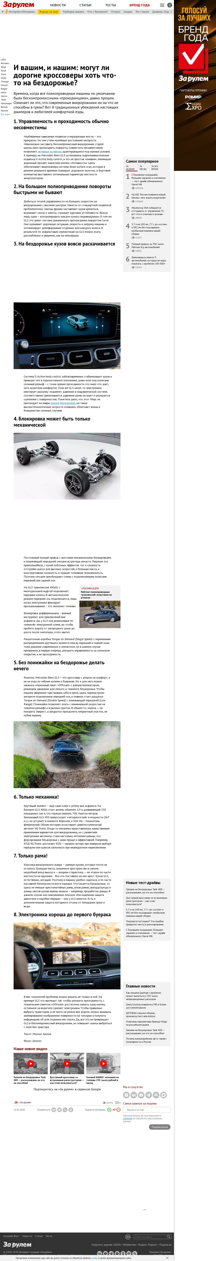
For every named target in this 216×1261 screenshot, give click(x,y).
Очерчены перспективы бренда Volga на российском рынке (146, 1023)
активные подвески (49, 151)
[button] (167, 1258)
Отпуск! (115, 11)
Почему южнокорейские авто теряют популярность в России (146, 1040)
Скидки (127, 11)
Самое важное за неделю (140, 1103)
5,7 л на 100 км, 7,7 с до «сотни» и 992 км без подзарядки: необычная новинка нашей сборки (149, 229)
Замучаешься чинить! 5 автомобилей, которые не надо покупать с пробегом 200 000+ (149, 260)
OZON (117, 1244)
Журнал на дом (48, 11)
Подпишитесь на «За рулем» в (67, 1089)
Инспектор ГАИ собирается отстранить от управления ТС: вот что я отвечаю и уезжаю (148, 211)
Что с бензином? (97, 11)
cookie (94, 1258)
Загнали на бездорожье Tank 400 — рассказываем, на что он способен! (145, 891)
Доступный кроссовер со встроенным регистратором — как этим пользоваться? (146, 901)
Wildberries (129, 1244)
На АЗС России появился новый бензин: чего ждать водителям (148, 196)
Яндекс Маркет (147, 1244)
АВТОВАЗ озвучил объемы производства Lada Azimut (140, 1014)
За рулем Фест (11, 1236)
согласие (127, 1118)
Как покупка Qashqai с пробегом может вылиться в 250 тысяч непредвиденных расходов (143, 996)
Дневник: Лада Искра (165, 11)
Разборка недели (73, 11)
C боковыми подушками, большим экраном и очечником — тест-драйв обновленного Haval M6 (149, 179)
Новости (58, 5)
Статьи (85, 5)
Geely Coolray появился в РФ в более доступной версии (146, 1006)
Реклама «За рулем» (160, 1252)
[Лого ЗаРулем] (18, 4)
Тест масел (142, 11)
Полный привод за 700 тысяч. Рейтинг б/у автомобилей (148, 245)
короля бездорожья (63, 403)
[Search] (168, 1236)
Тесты (110, 5)
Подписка (165, 1244)
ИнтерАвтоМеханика (22, 11)
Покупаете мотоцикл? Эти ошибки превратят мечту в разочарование (145, 923)
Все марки (5, 114)
